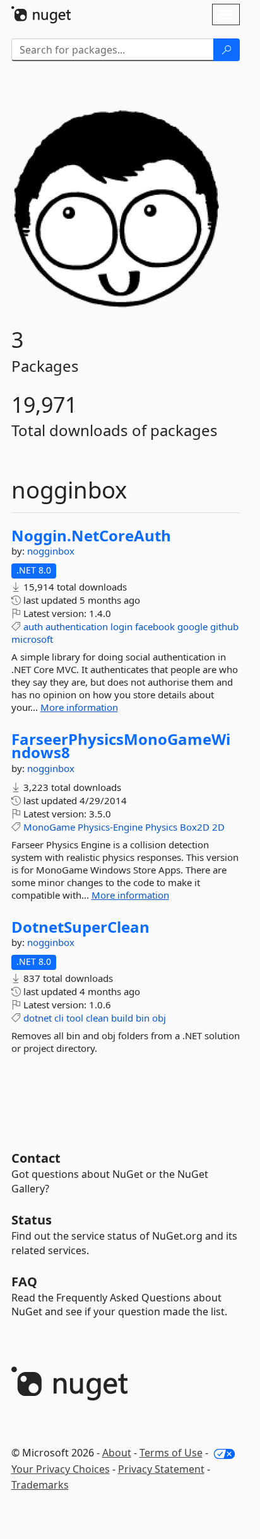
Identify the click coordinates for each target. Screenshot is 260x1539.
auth (33, 626)
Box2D (195, 827)
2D (218, 827)
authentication (76, 626)
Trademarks (40, 1485)
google (192, 626)
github (224, 626)
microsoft (32, 639)
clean (97, 1018)
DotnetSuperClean (80, 927)
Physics (161, 827)
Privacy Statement (161, 1469)
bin (143, 1018)
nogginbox (50, 551)
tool (74, 1018)
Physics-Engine (110, 827)
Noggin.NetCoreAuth (91, 536)
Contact (36, 1158)
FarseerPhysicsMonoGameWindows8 (120, 745)
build (122, 1018)
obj (159, 1018)
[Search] (226, 49)
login (121, 626)
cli (59, 1018)
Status (31, 1219)
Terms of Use (171, 1453)
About (116, 1453)
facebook (155, 626)
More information (79, 707)
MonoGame (49, 827)
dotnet (37, 1018)
